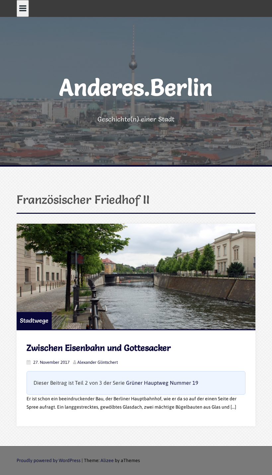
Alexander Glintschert (97, 362)
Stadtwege (34, 320)
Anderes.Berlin (136, 87)
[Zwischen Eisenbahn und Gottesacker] (136, 277)
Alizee (107, 460)
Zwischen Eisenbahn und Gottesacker (99, 348)
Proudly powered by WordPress (49, 460)
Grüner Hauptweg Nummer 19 (162, 383)
